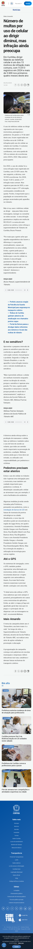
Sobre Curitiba (16, 838)
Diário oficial (16, 875)
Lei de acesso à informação (16, 866)
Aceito (16, 947)
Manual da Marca (16, 847)
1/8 (28, 115)
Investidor (16, 832)
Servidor (16, 829)
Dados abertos (16, 863)
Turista (16, 835)
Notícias (16, 9)
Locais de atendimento (16, 841)
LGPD (16, 860)
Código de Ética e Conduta (16, 881)
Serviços (16, 823)
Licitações (16, 890)
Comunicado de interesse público (16, 896)
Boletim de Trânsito (16, 844)
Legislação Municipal (16, 872)
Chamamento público (16, 893)
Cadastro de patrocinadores (16, 902)
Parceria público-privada (16, 899)
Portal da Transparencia (16, 857)
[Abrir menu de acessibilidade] (4, 945)
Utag (16, 878)
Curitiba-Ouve (16, 869)
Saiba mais (21, 943)
